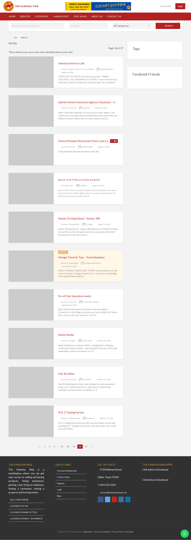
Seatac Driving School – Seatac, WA (79, 218)
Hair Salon (72, 379)
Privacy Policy (118, 532)
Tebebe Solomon (107, 69)
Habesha (86, 108)
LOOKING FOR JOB (19, 506)
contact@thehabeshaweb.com (113, 492)
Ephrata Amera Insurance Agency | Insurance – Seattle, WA (93, 102)
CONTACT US (114, 16)
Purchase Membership (67, 471)
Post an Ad (165, 6)
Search (168, 25)
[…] (106, 118)
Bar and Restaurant (68, 147)
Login (180, 6)
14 (68, 446)
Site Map (129, 532)
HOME (12, 16)
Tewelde (89, 224)
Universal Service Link (71, 63)
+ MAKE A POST (61, 16)
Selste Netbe (66, 334)
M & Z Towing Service (71, 412)
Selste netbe (87, 341)
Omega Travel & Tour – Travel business (81, 257)
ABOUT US (97, 16)
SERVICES (25, 16)
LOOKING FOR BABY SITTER (23, 512)
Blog (59, 496)
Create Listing (63, 477)
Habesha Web (87, 147)
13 (62, 446)
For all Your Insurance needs (74, 296)
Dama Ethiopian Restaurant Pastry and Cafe (84, 141)
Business (64, 69)
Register (61, 483)
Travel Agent (89, 69)
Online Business (67, 185)
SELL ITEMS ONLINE (19, 500)
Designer (72, 341)
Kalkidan (83, 185)
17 (86, 446)
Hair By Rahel (66, 373)
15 (74, 446)
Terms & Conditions (102, 532)
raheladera (87, 379)
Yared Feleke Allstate (91, 302)
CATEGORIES (41, 16)
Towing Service (74, 418)
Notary (71, 69)
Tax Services (79, 69)
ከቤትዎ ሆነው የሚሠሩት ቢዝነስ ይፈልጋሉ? (79, 179)
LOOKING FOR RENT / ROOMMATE (26, 519)
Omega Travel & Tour (93, 263)
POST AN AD (80, 16)
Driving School (74, 224)
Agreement (88, 532)
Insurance (72, 108)
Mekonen (90, 418)
